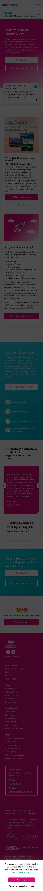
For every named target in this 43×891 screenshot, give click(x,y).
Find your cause (22, 197)
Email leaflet (10, 718)
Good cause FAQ (12, 721)
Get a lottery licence (14, 728)
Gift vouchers (11, 692)
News (7, 672)
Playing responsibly (13, 758)
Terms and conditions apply (21, 205)
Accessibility (10, 751)
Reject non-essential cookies (21, 886)
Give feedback (22, 622)
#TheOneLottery (12, 657)
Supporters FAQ (12, 695)
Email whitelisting (12, 748)
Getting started (12, 725)
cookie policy (23, 872)
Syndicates (10, 698)
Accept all (21, 880)
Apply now (10, 711)
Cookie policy (11, 679)
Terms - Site (10, 741)
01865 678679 (15, 783)
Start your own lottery (21, 68)
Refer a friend (11, 702)
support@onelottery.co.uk (20, 791)
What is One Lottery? (14, 669)
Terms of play (11, 745)
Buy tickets (21, 60)
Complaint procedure (14, 755)
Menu (38, 4)
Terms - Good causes (14, 738)
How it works (11, 715)
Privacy (8, 675)
